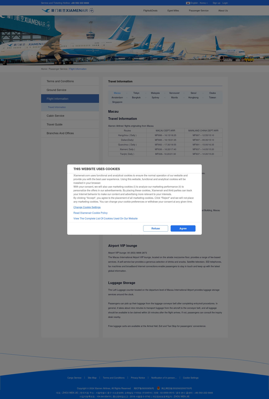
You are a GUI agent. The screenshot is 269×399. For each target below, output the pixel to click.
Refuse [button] (155, 228)
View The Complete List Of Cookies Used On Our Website (105, 218)
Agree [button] (183, 228)
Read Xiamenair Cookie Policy (90, 213)
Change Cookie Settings (87, 207)
